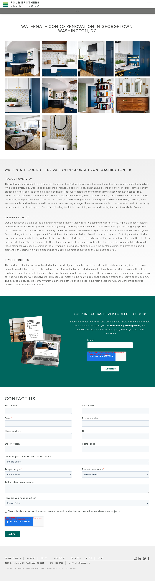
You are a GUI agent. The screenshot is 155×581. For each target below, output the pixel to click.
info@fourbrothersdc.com (79, 563)
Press (44, 558)
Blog (89, 558)
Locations (59, 558)
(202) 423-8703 (56, 563)
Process (76, 558)
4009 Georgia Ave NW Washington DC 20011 (25, 563)
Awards (30, 558)
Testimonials (13, 558)
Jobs (100, 558)
